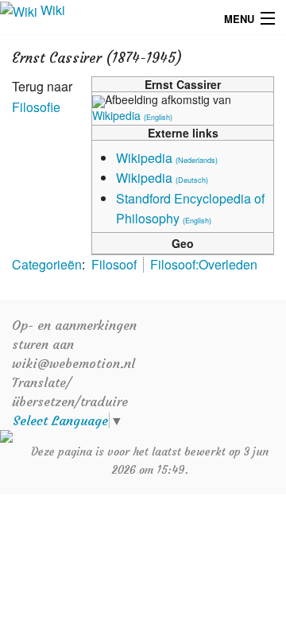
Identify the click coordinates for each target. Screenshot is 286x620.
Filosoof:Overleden (203, 264)
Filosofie (36, 107)
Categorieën (47, 264)
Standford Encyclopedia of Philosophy (190, 208)
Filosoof (114, 264)
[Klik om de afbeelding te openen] (98, 99)
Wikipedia (132, 115)
